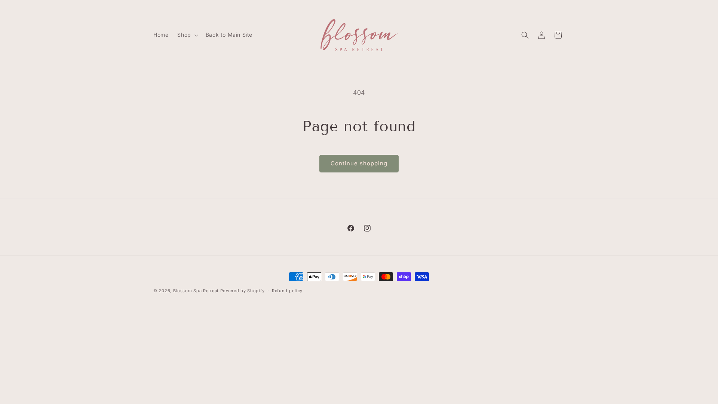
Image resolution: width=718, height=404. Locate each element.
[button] (187, 35)
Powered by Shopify (242, 290)
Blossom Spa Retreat (196, 290)
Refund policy (287, 290)
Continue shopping (359, 163)
